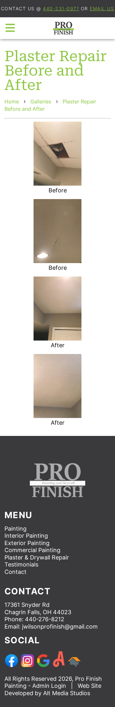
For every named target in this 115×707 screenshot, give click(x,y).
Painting (15, 528)
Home (11, 101)
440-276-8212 (44, 619)
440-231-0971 (61, 8)
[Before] (57, 154)
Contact (15, 571)
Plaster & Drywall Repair (36, 557)
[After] (57, 309)
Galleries (40, 101)
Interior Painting (26, 535)
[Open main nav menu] (10, 28)
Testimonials (21, 564)
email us (102, 8)
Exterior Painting (27, 543)
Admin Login (49, 685)
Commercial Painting (32, 550)
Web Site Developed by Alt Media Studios (52, 689)
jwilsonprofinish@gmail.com (60, 626)
